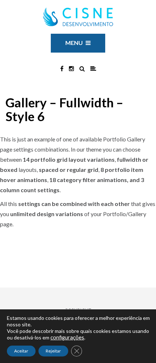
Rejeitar (53, 351)
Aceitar (21, 351)
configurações (67, 337)
